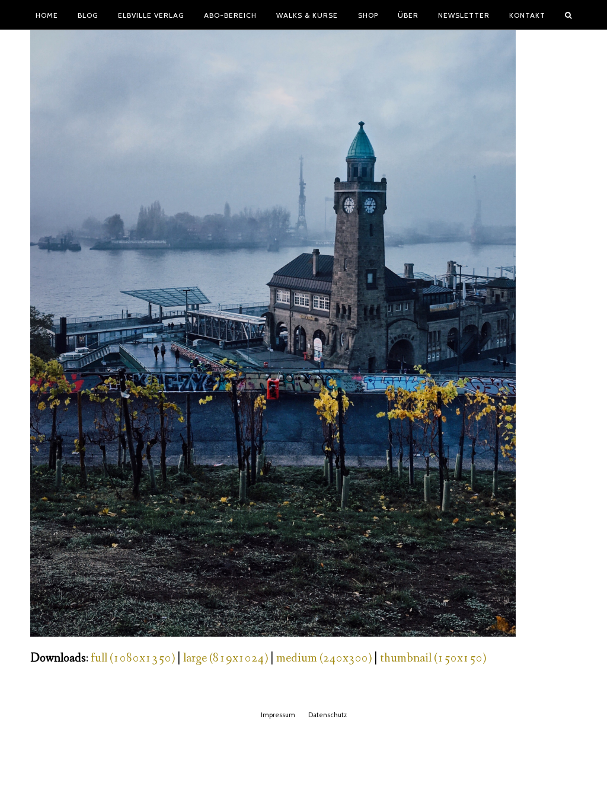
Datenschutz (327, 715)
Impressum (278, 715)
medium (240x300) (324, 658)
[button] (568, 15)
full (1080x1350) (133, 658)
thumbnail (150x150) (433, 658)
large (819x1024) (225, 658)
